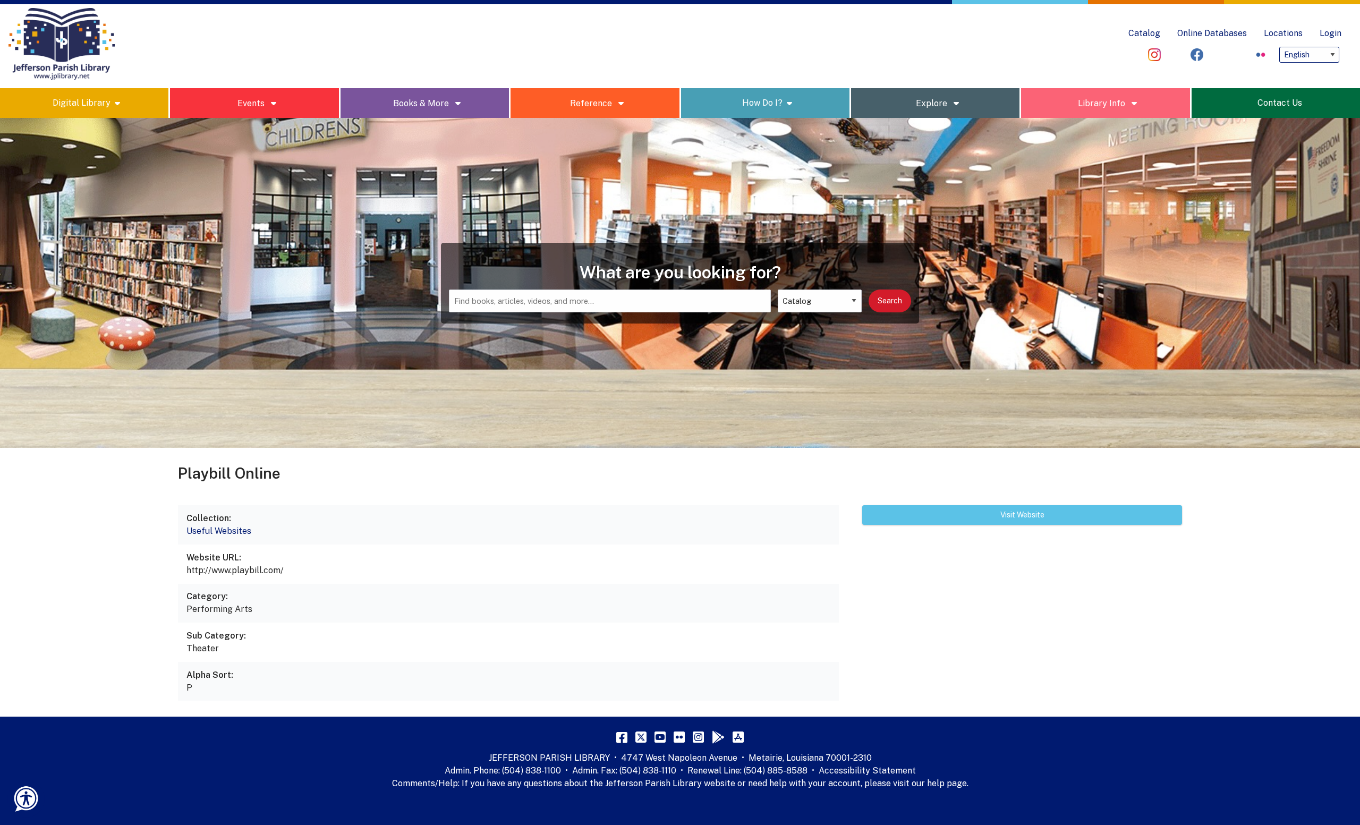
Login (1330, 33)
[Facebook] (621, 736)
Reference (592, 103)
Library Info (1102, 103)
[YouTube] (660, 736)
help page (947, 783)
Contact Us (1279, 103)
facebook (1197, 54)
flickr (1260, 54)
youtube (1239, 54)
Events (252, 103)
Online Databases (1212, 33)
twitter (1218, 54)
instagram (1154, 54)
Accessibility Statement (867, 771)
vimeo (1175, 54)
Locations (1283, 33)
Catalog (1144, 33)
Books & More (422, 103)
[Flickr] (679, 736)
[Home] (61, 44)
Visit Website (1022, 515)
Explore (932, 103)
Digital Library (81, 103)
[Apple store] (738, 736)
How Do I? (762, 103)
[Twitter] (641, 736)
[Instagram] (698, 736)
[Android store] (718, 736)
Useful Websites (218, 531)
